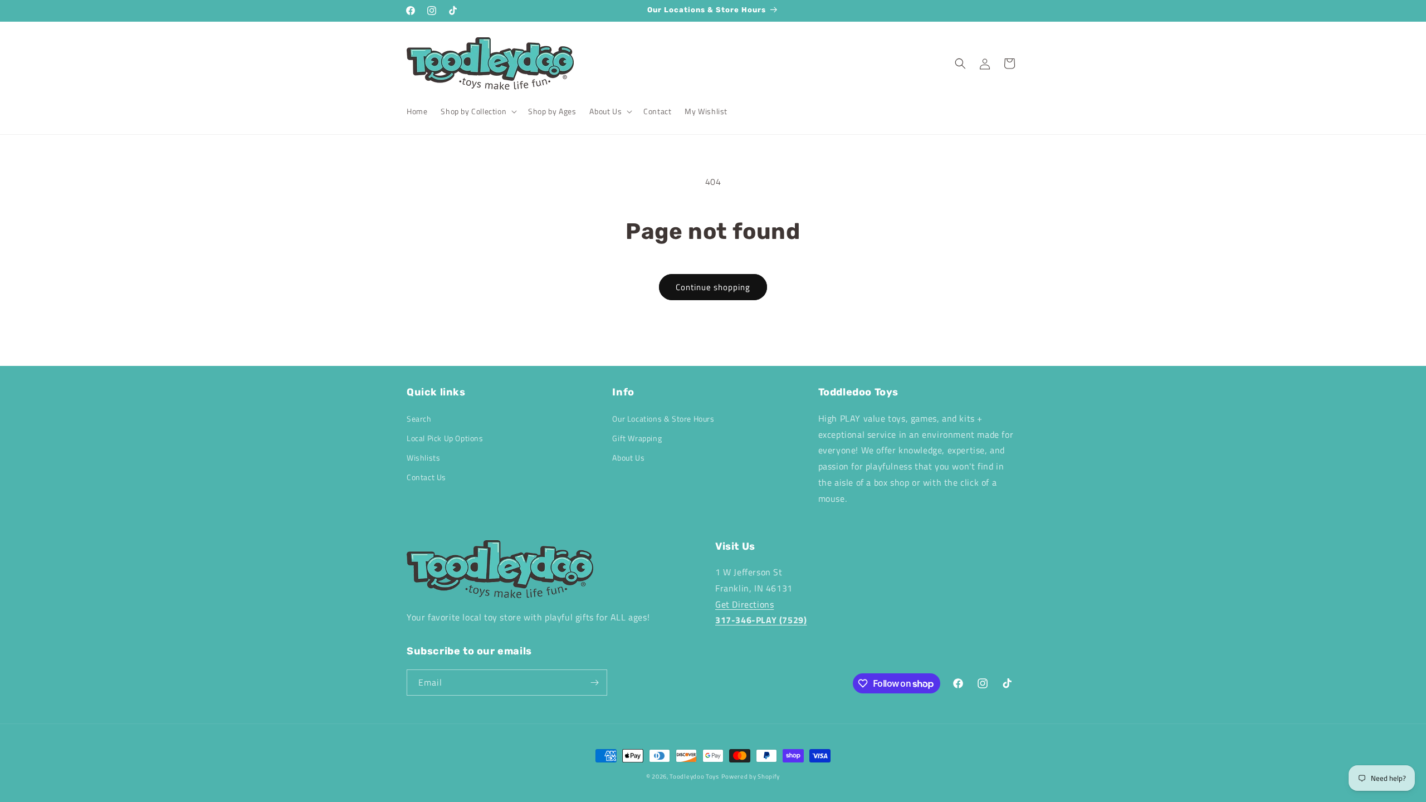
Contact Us (426, 477)
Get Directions (744, 604)
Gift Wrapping (637, 438)
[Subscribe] (594, 682)
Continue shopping (713, 287)
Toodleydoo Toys (694, 776)
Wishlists (423, 457)
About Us (628, 457)
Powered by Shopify (750, 776)
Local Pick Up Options (445, 438)
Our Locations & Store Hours (663, 418)
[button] (477, 111)
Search (419, 418)
